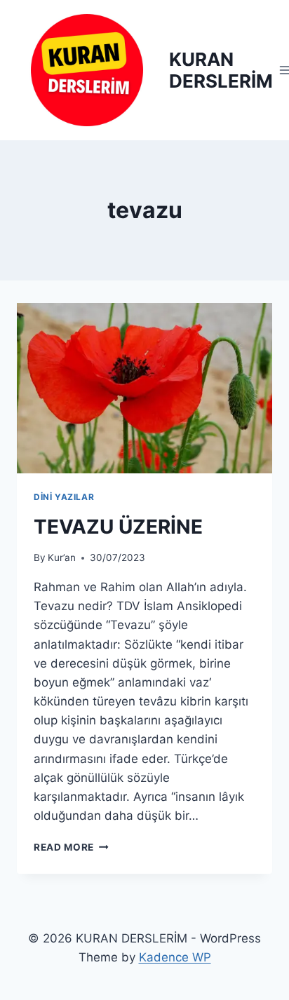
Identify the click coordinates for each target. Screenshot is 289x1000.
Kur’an (62, 557)
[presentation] (144, 388)
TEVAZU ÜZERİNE (118, 527)
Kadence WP (175, 957)
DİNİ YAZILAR (64, 497)
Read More (71, 847)
